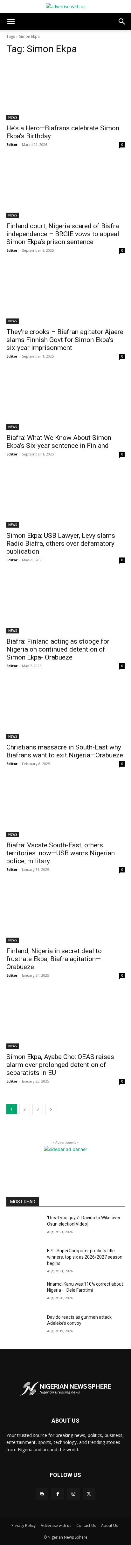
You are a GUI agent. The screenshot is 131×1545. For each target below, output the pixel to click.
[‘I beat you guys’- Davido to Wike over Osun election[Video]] (24, 1227)
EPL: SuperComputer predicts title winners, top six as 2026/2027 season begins (84, 1257)
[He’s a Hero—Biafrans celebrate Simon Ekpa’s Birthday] (65, 90)
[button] (11, 21)
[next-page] (50, 1109)
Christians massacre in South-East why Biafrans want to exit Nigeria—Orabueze (65, 751)
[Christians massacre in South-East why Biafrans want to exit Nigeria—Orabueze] (65, 709)
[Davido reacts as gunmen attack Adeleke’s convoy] (24, 1326)
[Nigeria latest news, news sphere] (65, 1388)
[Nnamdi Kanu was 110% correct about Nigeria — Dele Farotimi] (24, 1293)
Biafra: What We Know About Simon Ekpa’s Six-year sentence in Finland (58, 441)
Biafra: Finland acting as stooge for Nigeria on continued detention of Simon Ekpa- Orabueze (57, 649)
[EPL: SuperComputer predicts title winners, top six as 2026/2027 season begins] (24, 1260)
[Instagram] (73, 1494)
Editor (11, 144)
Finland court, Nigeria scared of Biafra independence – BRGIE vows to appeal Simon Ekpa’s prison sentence (62, 234)
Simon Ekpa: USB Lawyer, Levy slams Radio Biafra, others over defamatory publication (60, 543)
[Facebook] (58, 1494)
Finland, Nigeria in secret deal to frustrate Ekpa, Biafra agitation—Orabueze (54, 959)
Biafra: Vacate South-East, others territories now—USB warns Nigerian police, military (60, 853)
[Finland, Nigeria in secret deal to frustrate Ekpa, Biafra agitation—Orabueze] (65, 913)
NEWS (12, 117)
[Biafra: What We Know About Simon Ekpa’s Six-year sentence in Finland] (65, 400)
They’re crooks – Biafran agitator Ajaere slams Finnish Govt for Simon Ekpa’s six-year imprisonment (64, 340)
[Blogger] (42, 1494)
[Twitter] (89, 1494)
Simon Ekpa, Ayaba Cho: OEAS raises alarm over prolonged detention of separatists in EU (60, 1065)
